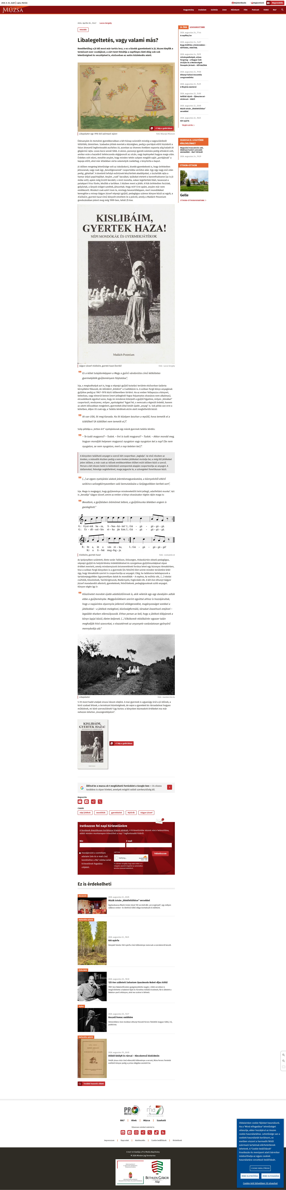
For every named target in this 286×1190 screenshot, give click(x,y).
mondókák (100, 813)
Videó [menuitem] (266, 10)
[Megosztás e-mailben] (80, 801)
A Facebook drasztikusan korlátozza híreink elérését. (104, 830)
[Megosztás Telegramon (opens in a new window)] (93, 801)
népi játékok (85, 813)
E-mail (129, 841)
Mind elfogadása (271, 1176)
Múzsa (146, 1120)
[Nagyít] (283, 1055)
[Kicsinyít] (283, 1061)
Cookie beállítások (158, 1140)
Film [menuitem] (245, 10)
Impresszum (109, 1140)
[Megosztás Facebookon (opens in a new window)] (86, 801)
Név (81, 841)
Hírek (134, 1120)
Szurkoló (161, 1120)
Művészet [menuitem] (235, 10)
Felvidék (83, 30)
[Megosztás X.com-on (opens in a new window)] (100, 801)
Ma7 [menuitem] (275, 10)
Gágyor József (146, 813)
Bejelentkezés (240, 3)
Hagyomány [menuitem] (188, 10)
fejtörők (131, 813)
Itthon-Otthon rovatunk (192, 200)
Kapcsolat (125, 1140)
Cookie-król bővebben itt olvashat (260, 1183)
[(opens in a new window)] (123, 1132)
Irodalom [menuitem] (202, 10)
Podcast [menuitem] (255, 10)
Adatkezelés (140, 1140)
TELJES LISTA (187, 125)
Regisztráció (258, 3)
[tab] (184, 27)
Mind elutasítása (250, 1176)
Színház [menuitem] (214, 10)
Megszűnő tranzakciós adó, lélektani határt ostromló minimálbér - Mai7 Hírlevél (191, 150)
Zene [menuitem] (224, 10)
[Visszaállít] (283, 1067)
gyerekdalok (116, 813)
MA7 (122, 1120)
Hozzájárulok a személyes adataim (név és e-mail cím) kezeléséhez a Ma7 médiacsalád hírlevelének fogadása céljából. (96, 860)
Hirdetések (177, 1140)
